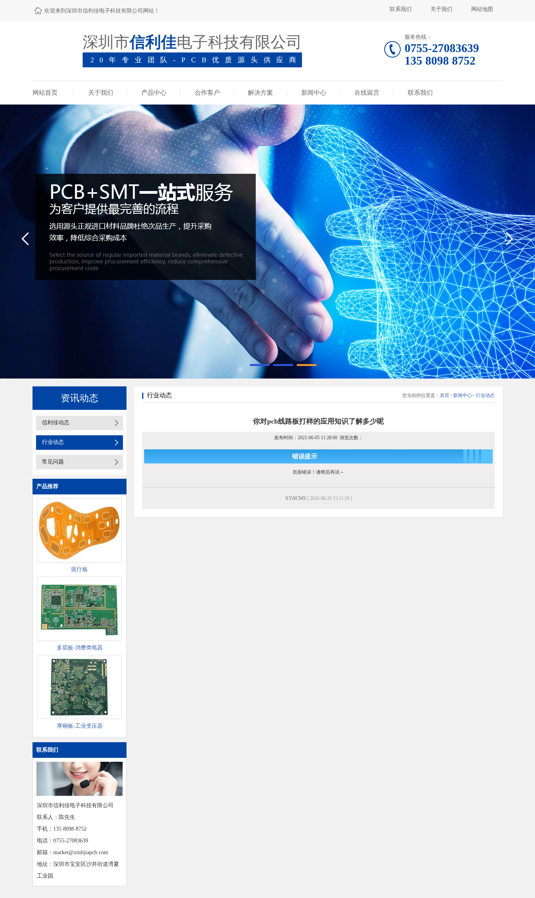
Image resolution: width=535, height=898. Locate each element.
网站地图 (482, 9)
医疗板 (79, 569)
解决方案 (260, 92)
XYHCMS (295, 498)
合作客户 (207, 92)
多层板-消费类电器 (80, 648)
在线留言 (367, 92)
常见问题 (53, 462)
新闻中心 (313, 92)
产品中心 (153, 92)
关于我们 (441, 9)
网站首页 (45, 92)
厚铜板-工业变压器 (80, 726)
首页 (444, 395)
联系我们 (401, 9)
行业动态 (53, 442)
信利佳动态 (55, 423)
